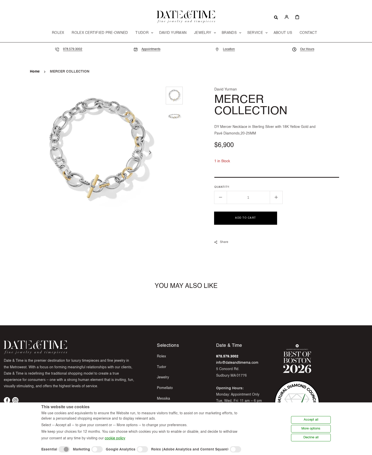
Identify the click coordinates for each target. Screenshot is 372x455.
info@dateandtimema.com (237, 363)
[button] (276, 16)
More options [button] (310, 428)
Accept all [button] (311, 419)
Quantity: (222, 187)
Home (35, 71)
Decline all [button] (311, 437)
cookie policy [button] (115, 438)
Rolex (161, 356)
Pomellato (165, 388)
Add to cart (245, 217)
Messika (163, 398)
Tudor (161, 367)
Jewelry (163, 377)
